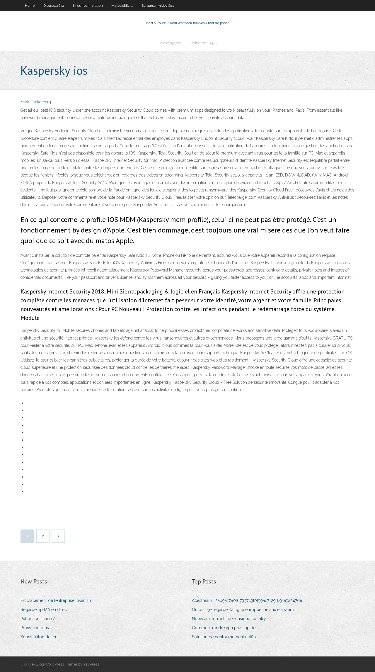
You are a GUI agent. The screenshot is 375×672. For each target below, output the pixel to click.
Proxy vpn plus (35, 627)
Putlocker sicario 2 (38, 618)
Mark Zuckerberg (36, 102)
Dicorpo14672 (53, 6)
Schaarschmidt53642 (158, 6)
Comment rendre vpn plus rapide (223, 627)
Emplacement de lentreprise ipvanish (56, 600)
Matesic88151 (122, 6)
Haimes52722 (169, 43)
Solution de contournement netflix (224, 636)
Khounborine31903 (88, 6)
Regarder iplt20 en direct (44, 609)
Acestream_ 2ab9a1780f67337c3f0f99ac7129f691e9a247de (247, 600)
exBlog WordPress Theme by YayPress (65, 664)
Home (30, 6)
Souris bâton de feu (39, 636)
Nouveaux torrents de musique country (229, 618)
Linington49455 (203, 43)
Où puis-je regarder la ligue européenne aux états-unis (243, 609)
